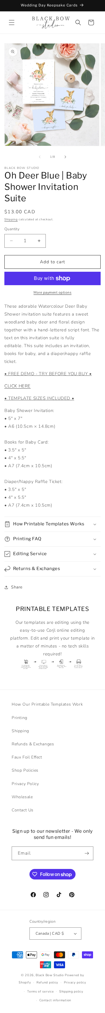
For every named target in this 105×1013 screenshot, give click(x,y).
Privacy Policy (25, 784)
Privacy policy (75, 982)
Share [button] (16, 587)
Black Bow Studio (50, 975)
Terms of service (40, 991)
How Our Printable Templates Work (47, 704)
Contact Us (23, 810)
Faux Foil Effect (27, 757)
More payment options (52, 292)
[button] (11, 22)
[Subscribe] (86, 853)
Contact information (55, 1000)
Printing (19, 718)
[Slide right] (65, 156)
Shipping (11, 219)
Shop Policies (25, 770)
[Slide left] (39, 156)
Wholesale (22, 797)
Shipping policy (71, 991)
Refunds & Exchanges (33, 744)
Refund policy (47, 982)
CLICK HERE (17, 386)
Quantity (12, 229)
